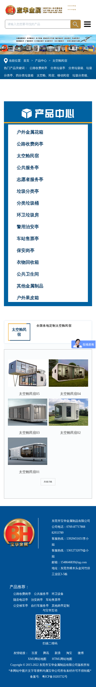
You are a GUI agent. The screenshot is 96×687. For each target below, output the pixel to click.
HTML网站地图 (62, 659)
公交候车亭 (20, 605)
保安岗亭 (25, 250)
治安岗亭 (37, 599)
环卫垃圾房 (28, 214)
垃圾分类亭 (28, 191)
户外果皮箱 (28, 297)
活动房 (76, 83)
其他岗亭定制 (60, 605)
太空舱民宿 (59, 60)
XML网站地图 (37, 659)
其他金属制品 (30, 285)
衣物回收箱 (28, 262)
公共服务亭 (28, 167)
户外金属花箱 (30, 132)
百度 (35, 653)
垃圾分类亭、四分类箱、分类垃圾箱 (45, 83)
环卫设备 (58, 594)
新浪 (58, 653)
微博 (81, 653)
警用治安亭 (28, 226)
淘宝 (69, 653)
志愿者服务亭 (30, 179)
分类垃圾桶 (28, 203)
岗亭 (31, 90)
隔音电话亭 (20, 599)
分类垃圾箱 (17, 90)
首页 (26, 60)
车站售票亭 (28, 238)
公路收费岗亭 (38, 68)
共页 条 (48, 482)
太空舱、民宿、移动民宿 (53, 75)
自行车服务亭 (40, 605)
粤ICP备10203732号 (54, 676)
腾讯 (46, 653)
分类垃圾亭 (57, 68)
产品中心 (41, 60)
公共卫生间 (28, 274)
